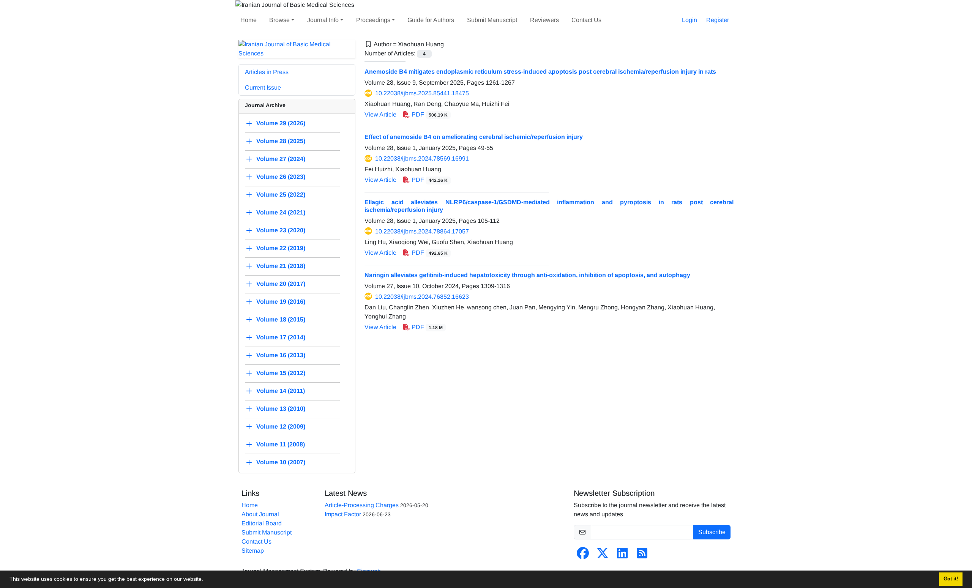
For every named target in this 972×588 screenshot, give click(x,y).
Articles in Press (267, 72)
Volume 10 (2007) (280, 462)
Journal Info (323, 20)
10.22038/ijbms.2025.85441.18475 (422, 93)
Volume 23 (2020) (280, 230)
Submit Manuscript (492, 20)
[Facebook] (583, 555)
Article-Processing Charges (362, 505)
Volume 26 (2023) (280, 176)
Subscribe (712, 532)
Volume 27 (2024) (280, 159)
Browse (279, 20)
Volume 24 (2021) (280, 212)
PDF (429, 114)
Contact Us (586, 20)
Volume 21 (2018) (280, 266)
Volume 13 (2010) (280, 408)
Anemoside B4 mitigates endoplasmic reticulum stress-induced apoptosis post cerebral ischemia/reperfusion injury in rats (540, 71)
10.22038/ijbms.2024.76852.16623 (422, 296)
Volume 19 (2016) (280, 301)
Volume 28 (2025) (280, 141)
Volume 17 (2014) (280, 337)
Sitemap (252, 550)
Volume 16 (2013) (280, 355)
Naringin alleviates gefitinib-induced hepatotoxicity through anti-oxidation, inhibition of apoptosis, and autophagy (527, 275)
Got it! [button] (951, 579)
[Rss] (642, 555)
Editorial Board (261, 523)
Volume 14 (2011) (280, 391)
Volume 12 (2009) (280, 426)
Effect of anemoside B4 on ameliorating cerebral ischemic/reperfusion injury (473, 137)
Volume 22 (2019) (280, 248)
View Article (380, 114)
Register (717, 20)
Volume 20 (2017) (280, 284)
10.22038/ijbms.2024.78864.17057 (422, 231)
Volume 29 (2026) (280, 123)
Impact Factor (343, 514)
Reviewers (544, 20)
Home (248, 20)
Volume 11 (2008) (280, 444)
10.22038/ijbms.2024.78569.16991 (422, 158)
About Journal (260, 514)
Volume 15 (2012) (280, 373)
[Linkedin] (622, 555)
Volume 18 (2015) (280, 319)
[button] (206, 580)
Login (689, 20)
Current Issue (263, 87)
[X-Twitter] (602, 555)
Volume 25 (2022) (280, 194)
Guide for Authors (430, 20)
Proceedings (373, 20)
